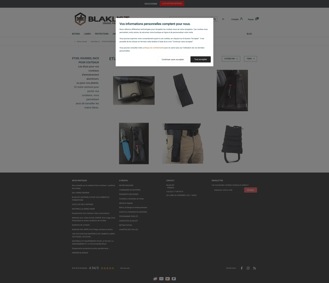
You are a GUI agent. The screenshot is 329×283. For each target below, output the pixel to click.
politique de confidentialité (153, 48)
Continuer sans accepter (173, 59)
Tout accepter (200, 59)
